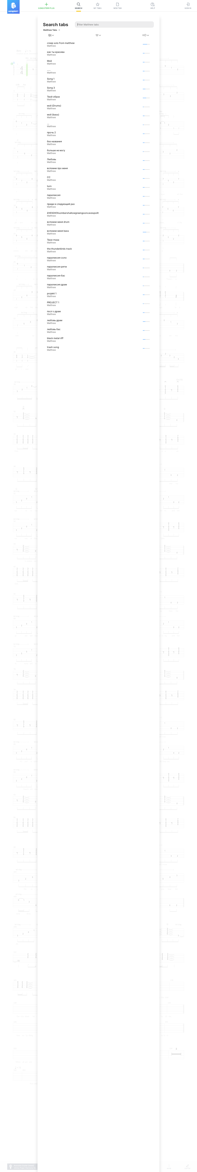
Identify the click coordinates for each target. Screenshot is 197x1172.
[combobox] (51, 35)
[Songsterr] (13, 7)
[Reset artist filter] (59, 30)
